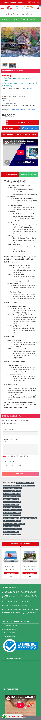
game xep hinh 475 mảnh (11, 518)
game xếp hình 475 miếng (28, 518)
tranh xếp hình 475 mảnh (11, 531)
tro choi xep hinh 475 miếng (12, 512)
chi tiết (29, 88)
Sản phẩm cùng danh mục (20, 543)
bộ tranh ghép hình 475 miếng (12, 488)
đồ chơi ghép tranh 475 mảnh (12, 510)
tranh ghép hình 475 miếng (11, 526)
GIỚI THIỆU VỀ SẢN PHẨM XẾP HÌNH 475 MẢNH (19, 134)
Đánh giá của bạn (8, 441)
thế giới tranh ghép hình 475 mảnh (14, 523)
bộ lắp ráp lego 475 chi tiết (11, 485)
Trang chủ (5, 19)
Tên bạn (7, 429)
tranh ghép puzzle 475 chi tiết (12, 529)
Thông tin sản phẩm (10, 174)
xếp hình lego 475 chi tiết (11, 499)
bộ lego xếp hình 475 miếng (12, 496)
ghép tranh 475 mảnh (28, 485)
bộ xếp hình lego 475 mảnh (12, 493)
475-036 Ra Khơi (9, 566)
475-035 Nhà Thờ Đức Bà (30, 566)
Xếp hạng (8, 461)
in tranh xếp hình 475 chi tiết (12, 521)
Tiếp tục (19, 474)
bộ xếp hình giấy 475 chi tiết (12, 491)
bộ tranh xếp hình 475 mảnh (12, 502)
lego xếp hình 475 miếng (11, 504)
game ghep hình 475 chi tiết (12, 515)
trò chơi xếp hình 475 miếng (12, 534)
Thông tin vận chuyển (28, 174)
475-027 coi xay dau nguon (25, 482)
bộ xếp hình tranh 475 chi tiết (12, 507)
